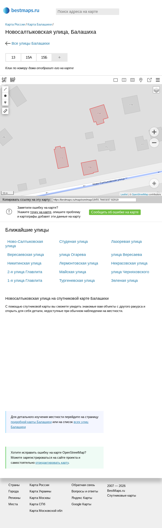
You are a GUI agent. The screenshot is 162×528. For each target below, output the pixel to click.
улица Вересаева (126, 255)
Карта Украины (40, 491)
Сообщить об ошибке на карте (115, 212)
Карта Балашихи (39, 24)
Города (13, 491)
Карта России (15, 24)
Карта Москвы (40, 498)
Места (13, 504)
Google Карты (81, 504)
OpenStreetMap (140, 194)
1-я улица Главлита (24, 280)
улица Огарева (72, 255)
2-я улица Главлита (24, 272)
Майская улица (72, 272)
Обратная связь (83, 485)
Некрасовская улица (129, 263)
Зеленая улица (124, 280)
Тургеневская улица (77, 280)
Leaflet (124, 194)
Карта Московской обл (46, 510)
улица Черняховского (130, 272)
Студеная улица (73, 241)
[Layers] (156, 90)
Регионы (14, 498)
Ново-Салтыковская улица (24, 243)
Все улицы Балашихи (31, 43)
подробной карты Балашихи (31, 422)
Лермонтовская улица (78, 263)
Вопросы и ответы (85, 491)
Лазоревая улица (126, 241)
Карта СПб (37, 504)
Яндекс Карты (82, 498)
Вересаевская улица (25, 255)
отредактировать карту (52, 462)
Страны (14, 485)
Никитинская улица (24, 263)
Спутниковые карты (121, 495)
